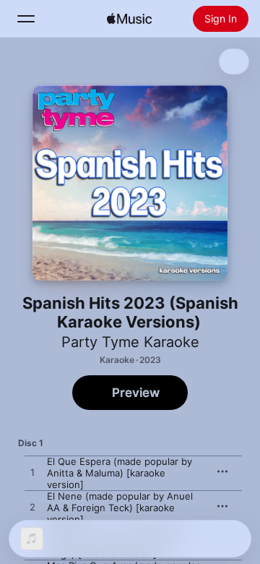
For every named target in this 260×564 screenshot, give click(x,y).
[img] (129, 18)
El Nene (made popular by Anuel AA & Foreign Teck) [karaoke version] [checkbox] (120, 507)
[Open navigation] (26, 19)
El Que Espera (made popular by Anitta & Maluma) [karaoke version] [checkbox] (119, 473)
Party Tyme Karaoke (130, 342)
